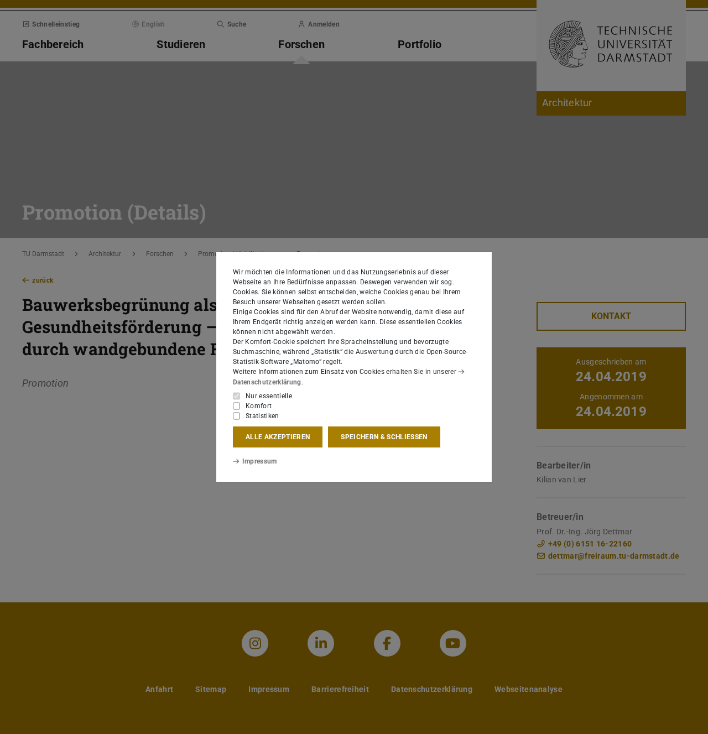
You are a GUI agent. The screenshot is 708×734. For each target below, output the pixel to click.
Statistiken (262, 416)
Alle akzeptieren (278, 437)
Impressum (259, 461)
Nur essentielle (269, 396)
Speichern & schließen (384, 437)
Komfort (259, 406)
